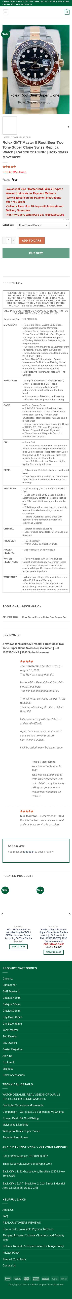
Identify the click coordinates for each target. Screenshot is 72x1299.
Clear (66, 220)
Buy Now (36, 253)
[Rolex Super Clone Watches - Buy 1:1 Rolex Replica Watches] (36, 12)
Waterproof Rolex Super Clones (21, 1131)
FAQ (5, 1216)
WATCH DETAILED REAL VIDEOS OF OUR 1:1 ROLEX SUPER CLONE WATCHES (31, 1096)
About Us (8, 1209)
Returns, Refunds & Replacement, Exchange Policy (33, 1246)
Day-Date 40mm (12, 1017)
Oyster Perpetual (12, 1049)
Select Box (8, 225)
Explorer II (9, 1062)
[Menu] (5, 12)
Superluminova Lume (15, 1137)
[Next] (64, 69)
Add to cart (32, 240)
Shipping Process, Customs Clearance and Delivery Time (33, 1237)
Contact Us (9, 1265)
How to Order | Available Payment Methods (28, 1229)
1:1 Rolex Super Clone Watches (46, 1284)
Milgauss (8, 1068)
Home (6, 137)
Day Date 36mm (12, 1023)
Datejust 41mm (11, 997)
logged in (28, 851)
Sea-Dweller (10, 1036)
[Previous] (8, 69)
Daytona (8, 978)
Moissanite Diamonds (15, 1124)
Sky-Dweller (10, 1042)
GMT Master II (22, 137)
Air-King (7, 1055)
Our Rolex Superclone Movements (23, 1105)
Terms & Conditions (14, 1259)
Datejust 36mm (11, 1004)
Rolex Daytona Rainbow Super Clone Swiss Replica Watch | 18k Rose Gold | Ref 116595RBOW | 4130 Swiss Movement (53, 935)
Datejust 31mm (11, 1010)
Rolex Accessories (14, 1075)
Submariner (9, 985)
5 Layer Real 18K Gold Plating (21, 1118)
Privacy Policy (11, 1252)
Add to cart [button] (18, 947)
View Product (53, 952)
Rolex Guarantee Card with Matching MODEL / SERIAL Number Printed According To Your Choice (18, 934)
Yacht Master (10, 1030)
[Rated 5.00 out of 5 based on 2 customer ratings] (36, 166)
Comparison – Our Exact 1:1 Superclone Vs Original (33, 1111)
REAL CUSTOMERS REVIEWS (22, 1222)
